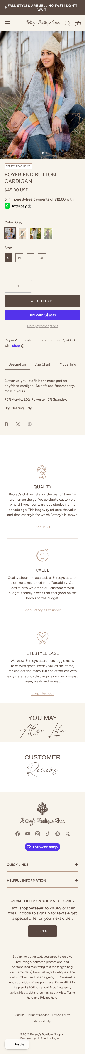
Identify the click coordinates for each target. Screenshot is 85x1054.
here (30, 998)
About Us (42, 527)
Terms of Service (38, 1014)
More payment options (42, 326)
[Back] (6, 8)
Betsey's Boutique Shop (45, 1034)
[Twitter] (67, 833)
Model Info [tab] (68, 364)
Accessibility (42, 1021)
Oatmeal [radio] (35, 233)
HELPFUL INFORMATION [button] (42, 881)
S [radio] (8, 258)
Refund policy (61, 1014)
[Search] (68, 24)
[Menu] (7, 23)
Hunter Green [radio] (22, 233)
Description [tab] (17, 364)
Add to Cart (42, 301)
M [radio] (19, 258)
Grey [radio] (10, 233)
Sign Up (42, 931)
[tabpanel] (42, 394)
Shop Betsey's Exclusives (42, 610)
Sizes (8, 248)
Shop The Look (42, 693)
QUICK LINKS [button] (42, 865)
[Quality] (42, 472)
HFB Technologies (48, 1038)
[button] (42, 95)
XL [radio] (42, 258)
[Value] (42, 555)
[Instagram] (37, 833)
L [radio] (30, 258)
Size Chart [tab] (42, 364)
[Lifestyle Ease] (42, 638)
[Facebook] (17, 833)
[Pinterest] (57, 833)
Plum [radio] (48, 233)
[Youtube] (27, 833)
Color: (13, 222)
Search (19, 1014)
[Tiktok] (47, 833)
